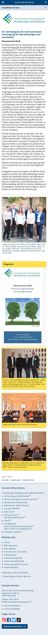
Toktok (19, 620)
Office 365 (8, 512)
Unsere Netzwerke (12, 605)
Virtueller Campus (12, 532)
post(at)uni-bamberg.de (18, 602)
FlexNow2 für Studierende (15, 502)
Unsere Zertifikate (12, 609)
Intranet (7, 508)
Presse (7, 542)
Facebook (9, 620)
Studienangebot (11, 567)
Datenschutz (28, 480)
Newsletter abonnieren (13, 626)
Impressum (16, 480)
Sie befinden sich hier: (11, 8)
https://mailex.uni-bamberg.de (17, 526)
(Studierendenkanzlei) (14, 517)
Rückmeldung (10, 555)
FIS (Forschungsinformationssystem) (20, 499)
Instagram (4, 620)
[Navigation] (3, 2)
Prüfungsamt (10, 548)
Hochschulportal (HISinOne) (16, 496)
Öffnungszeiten (11, 545)
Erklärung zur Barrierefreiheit (15, 572)
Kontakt (5, 480)
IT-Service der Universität (15, 551)
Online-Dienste (10, 515)
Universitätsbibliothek (14, 561)
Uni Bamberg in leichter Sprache (16, 576)
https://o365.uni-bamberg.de (17, 528)
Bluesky (14, 620)
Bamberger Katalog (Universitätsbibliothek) (23, 493)
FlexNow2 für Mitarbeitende (16, 505)
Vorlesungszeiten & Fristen (16, 564)
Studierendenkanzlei (13, 558)
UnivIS (7, 520)
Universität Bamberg (24, 2)
